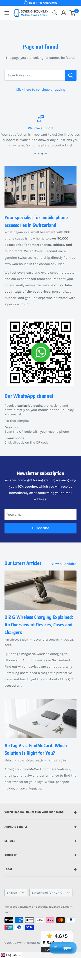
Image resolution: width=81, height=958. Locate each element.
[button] (11, 955)
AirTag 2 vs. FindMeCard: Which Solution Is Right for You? (35, 749)
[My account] (63, 12)
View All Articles (63, 564)
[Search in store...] (70, 75)
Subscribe (40, 528)
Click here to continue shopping (40, 89)
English (12, 892)
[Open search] (54, 12)
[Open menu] (6, 13)
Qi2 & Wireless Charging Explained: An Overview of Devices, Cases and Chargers (38, 624)
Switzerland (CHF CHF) (47, 892)
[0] (73, 13)
